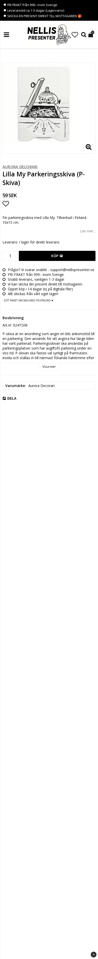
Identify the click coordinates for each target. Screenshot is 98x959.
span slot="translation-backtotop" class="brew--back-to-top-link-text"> (93, 954)
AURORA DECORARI (20, 166)
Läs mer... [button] (87, 231)
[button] (75, 35)
